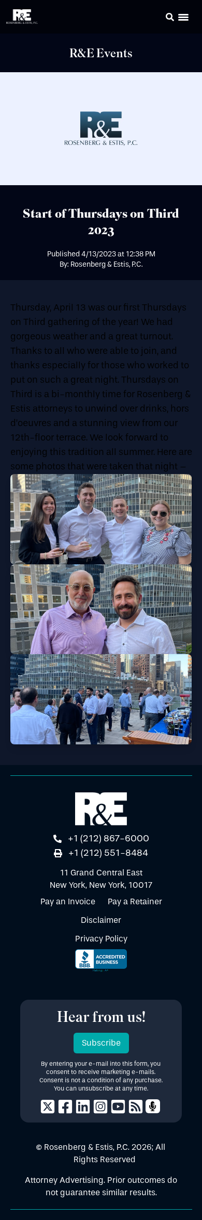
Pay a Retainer (135, 901)
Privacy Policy (101, 939)
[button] (155, 18)
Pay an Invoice (67, 901)
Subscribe (101, 1043)
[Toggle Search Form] (170, 17)
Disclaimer (101, 920)
